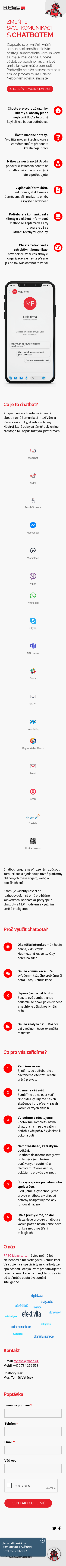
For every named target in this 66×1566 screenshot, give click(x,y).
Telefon (11, 1423)
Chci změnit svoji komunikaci (30, 89)
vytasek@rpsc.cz (26, 1361)
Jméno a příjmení (18, 1405)
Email (9, 1442)
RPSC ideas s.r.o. (15, 1255)
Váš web (10, 1460)
